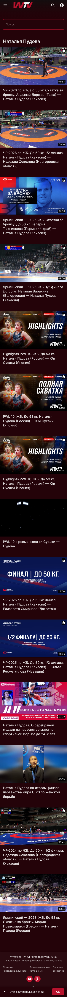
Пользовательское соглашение (39, 969)
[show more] (5, 991)
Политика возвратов (58, 969)
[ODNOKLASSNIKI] (37, 979)
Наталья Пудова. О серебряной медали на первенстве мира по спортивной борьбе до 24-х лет (29, 729)
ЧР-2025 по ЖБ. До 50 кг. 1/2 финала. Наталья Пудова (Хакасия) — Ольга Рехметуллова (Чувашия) (33, 667)
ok (58, 991)
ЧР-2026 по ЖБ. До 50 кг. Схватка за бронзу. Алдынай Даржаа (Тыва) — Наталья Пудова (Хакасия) (33, 94)
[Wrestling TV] (23, 5)
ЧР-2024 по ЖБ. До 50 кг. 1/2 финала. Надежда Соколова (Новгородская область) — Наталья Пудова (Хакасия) (33, 856)
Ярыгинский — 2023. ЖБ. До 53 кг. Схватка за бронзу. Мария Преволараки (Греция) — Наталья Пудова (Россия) (31, 924)
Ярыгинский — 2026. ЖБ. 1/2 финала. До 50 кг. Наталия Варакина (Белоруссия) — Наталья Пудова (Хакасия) (33, 293)
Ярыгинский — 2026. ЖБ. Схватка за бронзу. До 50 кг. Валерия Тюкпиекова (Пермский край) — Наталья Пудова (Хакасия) (33, 226)
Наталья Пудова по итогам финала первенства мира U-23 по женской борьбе (31, 792)
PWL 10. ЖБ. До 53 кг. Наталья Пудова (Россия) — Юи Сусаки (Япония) (28, 420)
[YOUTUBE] (29, 979)
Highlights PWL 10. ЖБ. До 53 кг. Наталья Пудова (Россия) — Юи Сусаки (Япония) (29, 358)
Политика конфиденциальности (14, 969)
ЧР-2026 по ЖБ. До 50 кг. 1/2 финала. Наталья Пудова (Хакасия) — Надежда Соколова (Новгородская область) (33, 159)
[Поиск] (52, 5)
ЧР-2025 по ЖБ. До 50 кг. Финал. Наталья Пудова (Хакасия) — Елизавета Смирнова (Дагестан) (29, 604)
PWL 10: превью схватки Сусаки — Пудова (31, 544)
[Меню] (5, 5)
